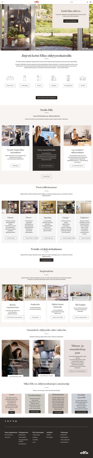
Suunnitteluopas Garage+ (46, 375)
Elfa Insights (49, 437)
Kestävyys (35, 437)
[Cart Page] (91, 2)
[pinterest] (14, 421)
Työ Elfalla (35, 439)
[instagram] (8, 421)
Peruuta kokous (9, 435)
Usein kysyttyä (22, 437)
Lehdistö (48, 435)
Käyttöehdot (63, 435)
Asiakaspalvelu (22, 444)
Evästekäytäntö (64, 437)
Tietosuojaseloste (65, 439)
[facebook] (6, 421)
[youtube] (16, 421)
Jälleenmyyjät (22, 435)
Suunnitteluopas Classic (15, 376)
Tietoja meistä (36, 435)
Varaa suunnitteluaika (70, 21)
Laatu (34, 442)
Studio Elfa (7, 437)
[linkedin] (11, 421)
